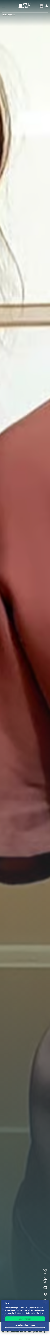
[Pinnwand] (45, 1288)
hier (42, 1313)
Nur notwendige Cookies (25, 1325)
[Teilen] (45, 1294)
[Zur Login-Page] (46, 6)
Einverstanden (25, 1319)
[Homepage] (25, 5)
